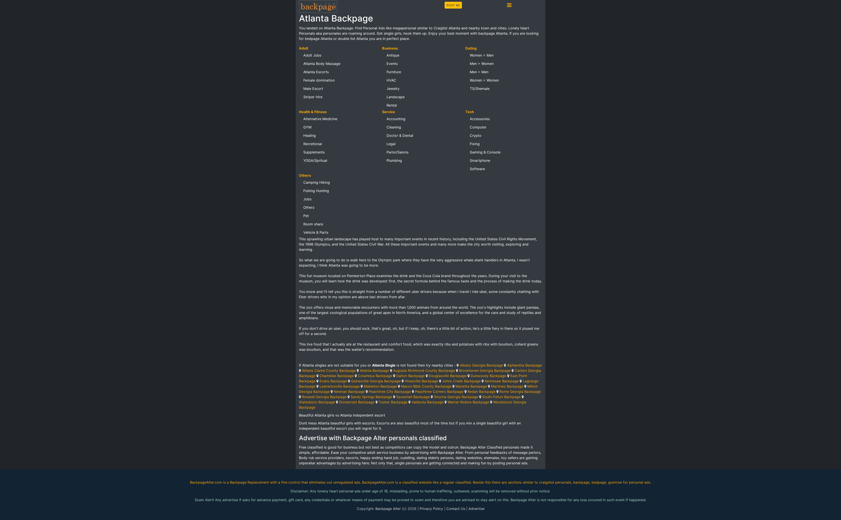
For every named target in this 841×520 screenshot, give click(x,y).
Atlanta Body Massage (321, 63)
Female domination (319, 80)
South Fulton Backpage (501, 397)
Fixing (475, 144)
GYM (307, 127)
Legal (391, 144)
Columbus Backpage (375, 376)
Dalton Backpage (410, 376)
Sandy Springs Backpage (371, 397)
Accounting (396, 119)
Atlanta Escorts (316, 72)
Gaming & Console (485, 152)
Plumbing (394, 160)
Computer (478, 127)
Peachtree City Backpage (390, 391)
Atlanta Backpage (374, 370)
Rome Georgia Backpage (520, 391)
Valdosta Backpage (427, 402)
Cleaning (394, 127)
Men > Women (482, 63)
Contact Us (455, 508)
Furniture (394, 72)
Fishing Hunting (316, 191)
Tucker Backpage (393, 402)
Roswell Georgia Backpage (324, 397)
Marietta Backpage (471, 386)
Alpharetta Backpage (524, 365)
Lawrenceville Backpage (340, 386)
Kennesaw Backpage (502, 381)
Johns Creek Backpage (461, 381)
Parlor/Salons (397, 152)
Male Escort (313, 88)
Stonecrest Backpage (357, 402)
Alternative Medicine (320, 119)
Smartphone (480, 160)
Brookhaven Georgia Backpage (485, 370)
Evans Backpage (333, 381)
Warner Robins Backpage (468, 402)
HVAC (391, 80)
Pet (306, 216)
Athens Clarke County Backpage (329, 370)
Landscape (396, 97)
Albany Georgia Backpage (481, 365)
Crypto (475, 135)
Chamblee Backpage (337, 376)
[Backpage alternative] (318, 6)
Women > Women (484, 80)
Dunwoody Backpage (488, 376)
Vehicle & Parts (315, 232)
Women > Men (482, 55)
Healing (309, 135)
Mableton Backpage (380, 386)
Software (477, 169)
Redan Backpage (481, 391)
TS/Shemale (479, 88)
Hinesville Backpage (421, 381)
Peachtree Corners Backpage (439, 391)
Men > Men (479, 72)
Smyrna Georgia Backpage (456, 397)
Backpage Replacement (249, 482)
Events (392, 63)
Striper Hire (312, 97)
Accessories (480, 119)
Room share (313, 224)
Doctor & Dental (400, 135)
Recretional (312, 144)
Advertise (476, 508)
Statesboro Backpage (317, 402)
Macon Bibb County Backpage (426, 386)
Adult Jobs (312, 55)
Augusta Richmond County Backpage (424, 370)
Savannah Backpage (413, 397)
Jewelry (393, 88)
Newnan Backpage (349, 391)
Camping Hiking (316, 182)
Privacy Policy (431, 508)
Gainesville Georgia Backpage (376, 381)
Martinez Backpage (507, 386)
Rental (392, 105)
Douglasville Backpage (447, 376)
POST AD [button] (453, 5)
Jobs (307, 199)
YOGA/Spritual (315, 160)
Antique (393, 55)
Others (308, 207)
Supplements (314, 152)
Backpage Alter (388, 508)
